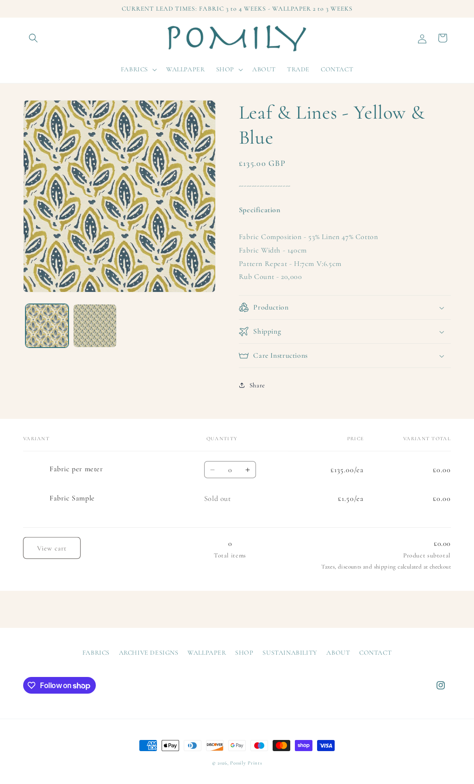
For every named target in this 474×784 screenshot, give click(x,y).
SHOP (244, 653)
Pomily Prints (246, 763)
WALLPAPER (206, 653)
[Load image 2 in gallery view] (94, 325)
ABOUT (338, 653)
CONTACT (375, 653)
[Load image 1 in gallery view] (47, 325)
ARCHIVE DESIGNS (149, 653)
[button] (33, 38)
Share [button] (257, 385)
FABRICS (96, 653)
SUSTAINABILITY (289, 653)
